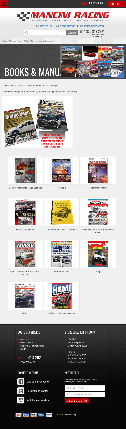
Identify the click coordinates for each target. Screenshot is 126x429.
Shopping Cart (97, 3)
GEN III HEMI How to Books (61, 313)
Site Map (24, 349)
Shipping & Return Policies (32, 346)
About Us (46, 26)
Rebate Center (94, 26)
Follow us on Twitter (37, 390)
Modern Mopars (61, 271)
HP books (61, 188)
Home (5, 41)
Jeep (98, 271)
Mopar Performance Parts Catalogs (25, 188)
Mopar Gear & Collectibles (22, 41)
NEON (25, 313)
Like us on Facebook (38, 381)
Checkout (116, 4)
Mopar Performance (98, 188)
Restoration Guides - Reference (62, 229)
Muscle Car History (25, 229)
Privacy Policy (26, 342)
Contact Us (67, 26)
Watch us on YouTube (38, 400)
